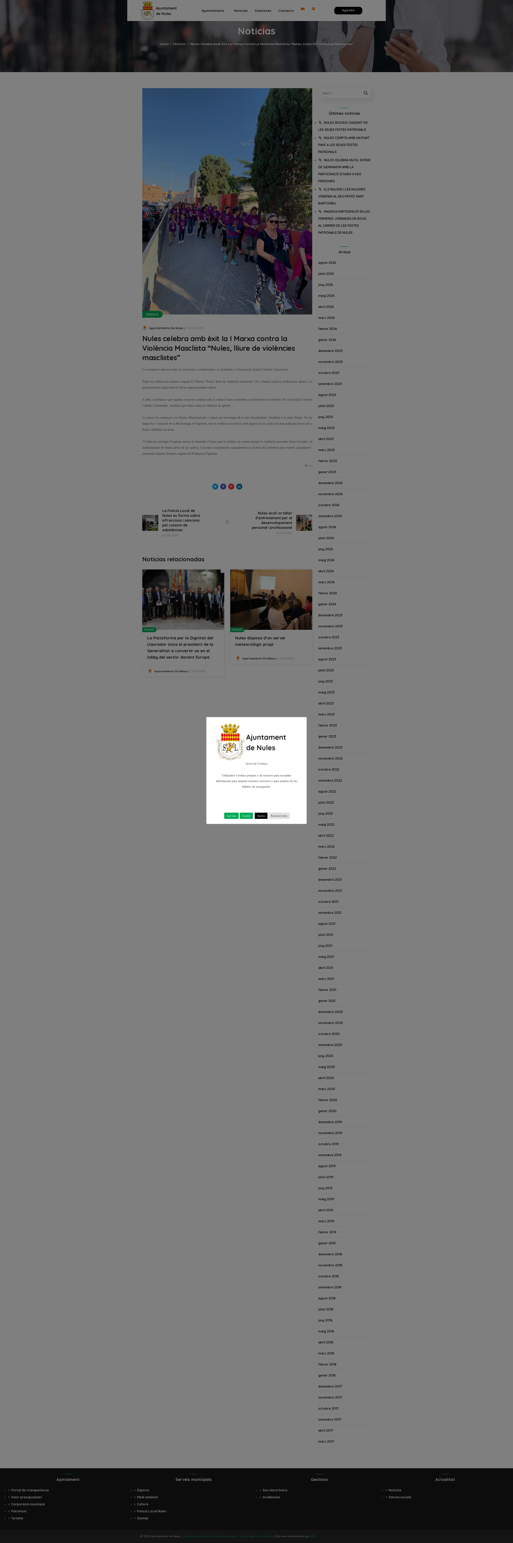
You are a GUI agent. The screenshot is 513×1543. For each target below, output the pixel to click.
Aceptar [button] (246, 815)
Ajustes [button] (261, 815)
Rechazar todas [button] (279, 815)
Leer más (231, 815)
